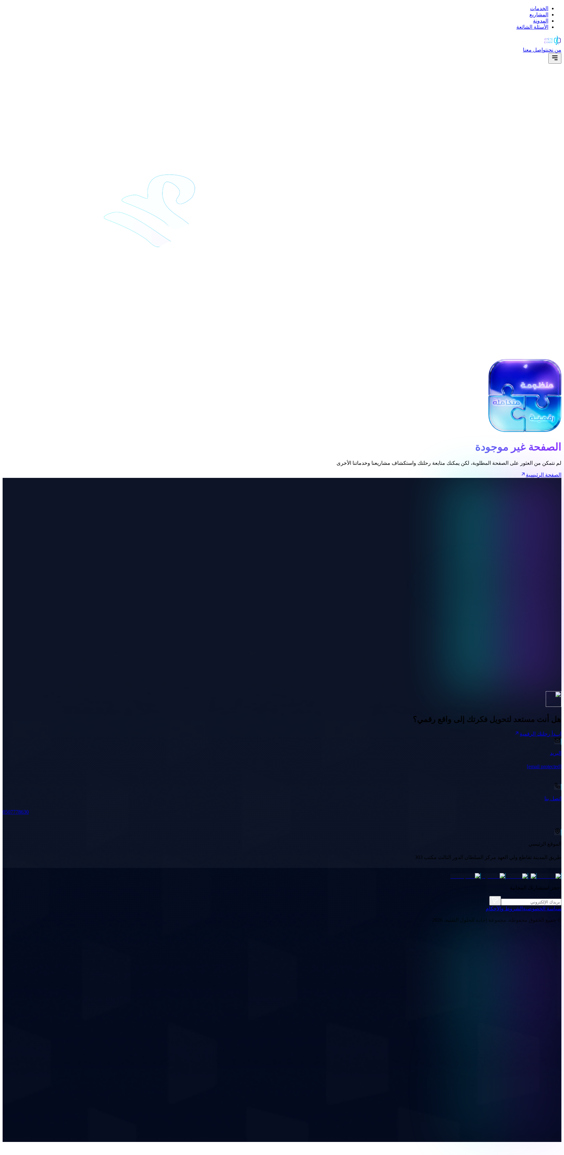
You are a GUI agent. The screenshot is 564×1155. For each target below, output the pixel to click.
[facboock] (549, 876)
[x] (532, 876)
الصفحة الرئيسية (543, 475)
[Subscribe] (495, 900)
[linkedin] (517, 876)
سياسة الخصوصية (542, 908)
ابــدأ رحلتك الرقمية (540, 734)
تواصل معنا (535, 50)
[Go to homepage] (552, 43)
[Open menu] (554, 58)
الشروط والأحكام (504, 908)
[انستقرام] (493, 876)
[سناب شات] (465, 876)
